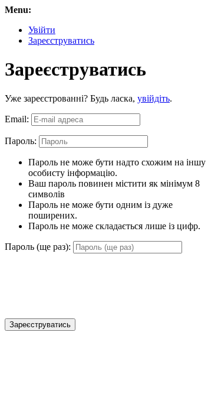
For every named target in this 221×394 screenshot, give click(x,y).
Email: (17, 119)
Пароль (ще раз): (38, 247)
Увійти (41, 30)
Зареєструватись (61, 40)
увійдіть (153, 98)
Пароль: (21, 141)
